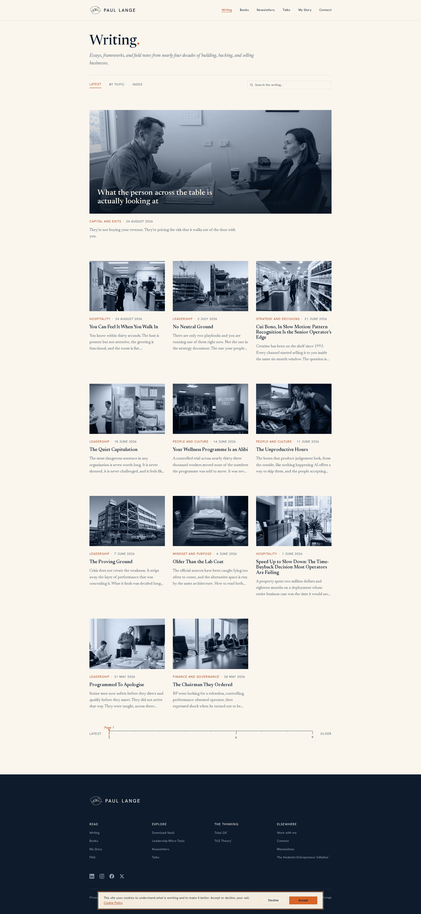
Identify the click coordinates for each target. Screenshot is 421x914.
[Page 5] (210, 733)
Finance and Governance (196, 677)
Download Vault (163, 833)
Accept (303, 900)
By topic (117, 84)
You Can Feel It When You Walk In (123, 327)
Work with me (287, 833)
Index (137, 84)
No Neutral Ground (193, 327)
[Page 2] (134, 733)
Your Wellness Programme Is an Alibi (210, 449)
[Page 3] (160, 733)
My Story (304, 10)
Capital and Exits (105, 221)
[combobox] (289, 85)
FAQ (92, 857)
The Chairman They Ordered (202, 685)
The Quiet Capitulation (113, 449)
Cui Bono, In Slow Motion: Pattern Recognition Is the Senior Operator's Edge (293, 332)
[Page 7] (261, 733)
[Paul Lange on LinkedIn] (91, 876)
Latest (95, 84)
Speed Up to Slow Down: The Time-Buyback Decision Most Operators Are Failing (292, 567)
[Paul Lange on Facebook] (111, 876)
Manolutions (285, 849)
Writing (227, 10)
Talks (286, 10)
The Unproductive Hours (282, 449)
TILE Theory (223, 841)
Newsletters (266, 10)
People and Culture (191, 442)
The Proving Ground (110, 562)
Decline (273, 900)
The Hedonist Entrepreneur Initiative (303, 857)
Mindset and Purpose (192, 554)
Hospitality (100, 319)
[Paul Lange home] (113, 10)
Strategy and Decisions (278, 319)
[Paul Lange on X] (122, 876)
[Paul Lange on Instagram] (102, 876)
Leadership (183, 319)
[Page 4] (185, 733)
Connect (325, 10)
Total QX (221, 833)
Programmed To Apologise (116, 685)
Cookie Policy (113, 903)
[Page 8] (287, 733)
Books (244, 10)
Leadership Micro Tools (168, 841)
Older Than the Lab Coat (198, 562)
